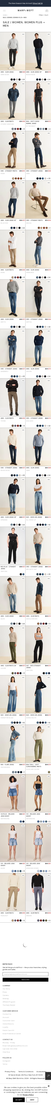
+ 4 (49, 129)
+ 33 (48, 178)
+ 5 (23, 129)
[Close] (48, 1086)
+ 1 (24, 178)
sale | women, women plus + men (15, 17)
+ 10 (48, 525)
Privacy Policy (28, 1095)
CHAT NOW (45, 3)
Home (5, 15)
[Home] (25, 10)
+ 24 (23, 79)
